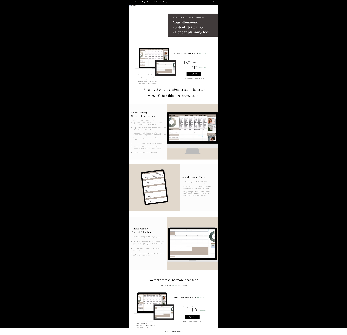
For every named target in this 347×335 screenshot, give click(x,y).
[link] (213, 2)
